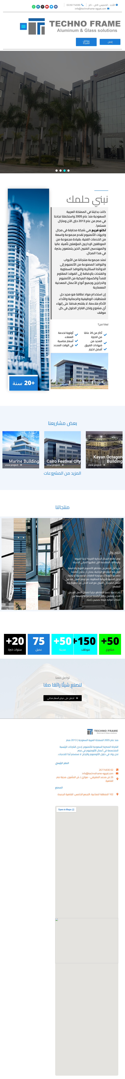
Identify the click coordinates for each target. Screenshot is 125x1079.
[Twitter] (51, 7)
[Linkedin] (38, 7)
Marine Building (24, 461)
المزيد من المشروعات (62, 473)
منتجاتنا (62, 507)
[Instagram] (42, 7)
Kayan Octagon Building (108, 459)
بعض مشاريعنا (62, 423)
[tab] (92, 564)
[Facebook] (56, 7)
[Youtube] (47, 7)
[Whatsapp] (34, 7)
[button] (23, 26)
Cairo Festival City (64, 461)
